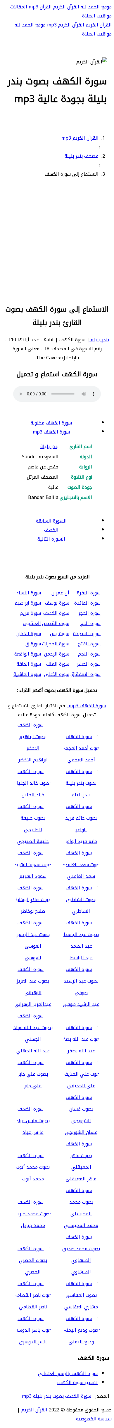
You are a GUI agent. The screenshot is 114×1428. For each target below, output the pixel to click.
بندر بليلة (99, 339)
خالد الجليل (33, 794)
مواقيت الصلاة (97, 15)
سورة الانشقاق (85, 674)
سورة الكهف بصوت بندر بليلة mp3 (56, 1396)
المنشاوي (81, 1271)
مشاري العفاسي (81, 1306)
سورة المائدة (87, 603)
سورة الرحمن (56, 653)
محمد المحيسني (81, 1225)
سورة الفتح (89, 643)
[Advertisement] (57, 240)
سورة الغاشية (27, 674)
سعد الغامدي (81, 876)
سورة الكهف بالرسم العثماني (68, 1373)
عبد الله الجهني (33, 1050)
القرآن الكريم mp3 (65, 24)
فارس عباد (33, 1132)
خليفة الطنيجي (33, 841)
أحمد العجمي (81, 759)
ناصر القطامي (33, 1306)
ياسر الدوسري (33, 1341)
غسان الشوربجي (81, 1132)
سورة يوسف (57, 603)
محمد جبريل (33, 1225)
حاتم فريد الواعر (81, 841)
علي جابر (33, 1085)
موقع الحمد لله (95, 6)
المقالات (18, 6)
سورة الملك (57, 664)
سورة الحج (90, 623)
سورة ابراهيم (28, 603)
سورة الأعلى (56, 674)
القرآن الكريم (65, 6)
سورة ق (33, 643)
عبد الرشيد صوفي (81, 1004)
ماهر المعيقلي (81, 1178)
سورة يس (59, 633)
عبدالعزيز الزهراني (33, 1004)
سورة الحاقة (29, 664)
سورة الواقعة (27, 653)
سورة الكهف (56, 613)
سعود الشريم (32, 876)
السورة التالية (51, 539)
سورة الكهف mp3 (51, 431)
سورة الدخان (28, 633)
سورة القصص (55, 623)
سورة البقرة (89, 592)
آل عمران (60, 592)
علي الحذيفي (81, 1085)
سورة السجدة (87, 633)
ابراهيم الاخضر (33, 759)
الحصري (33, 1271)
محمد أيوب (33, 1178)
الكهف (51, 529)
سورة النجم (89, 653)
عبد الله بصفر (81, 1050)
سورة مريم (30, 613)
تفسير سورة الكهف (77, 1382)
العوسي (33, 957)
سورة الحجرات (55, 643)
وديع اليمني (81, 1341)
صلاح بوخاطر (33, 911)
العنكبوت (32, 623)
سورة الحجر (89, 613)
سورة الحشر (89, 664)
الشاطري (81, 911)
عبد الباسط (81, 957)
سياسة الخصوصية (94, 1418)
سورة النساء (28, 592)
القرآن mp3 (39, 6)
